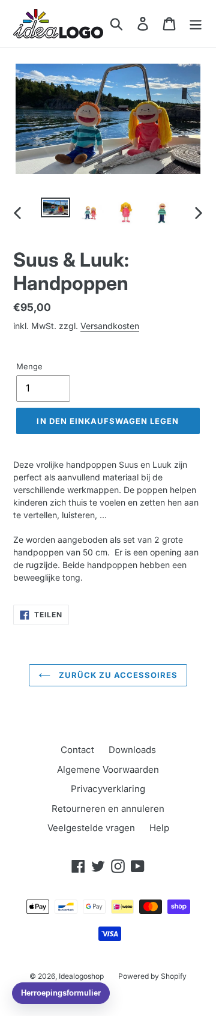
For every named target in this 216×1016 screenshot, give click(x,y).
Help (159, 827)
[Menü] (195, 24)
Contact (77, 749)
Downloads (132, 749)
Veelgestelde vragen (91, 827)
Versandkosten (109, 326)
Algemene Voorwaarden (108, 769)
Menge (29, 366)
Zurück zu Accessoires (117, 675)
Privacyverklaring (108, 788)
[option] (55, 211)
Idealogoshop (81, 976)
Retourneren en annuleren (108, 808)
